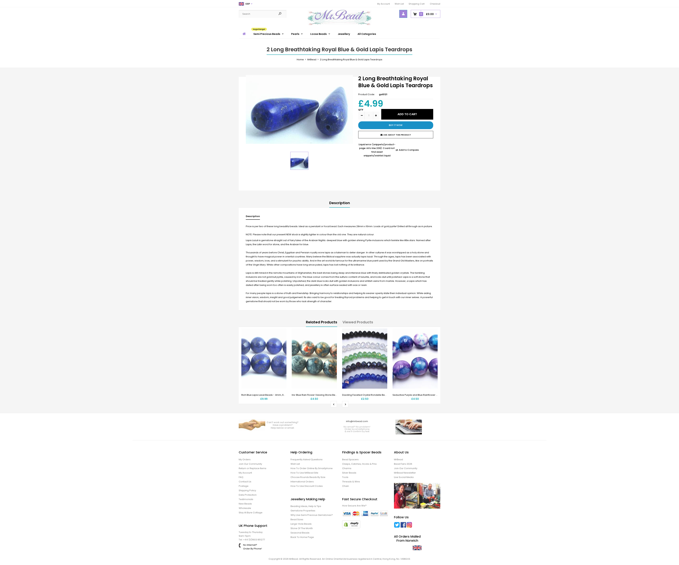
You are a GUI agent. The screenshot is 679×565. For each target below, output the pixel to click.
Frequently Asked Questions (307, 459)
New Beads (245, 503)
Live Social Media (404, 477)
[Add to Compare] (281, 340)
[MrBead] (339, 24)
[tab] (253, 217)
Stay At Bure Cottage (250, 512)
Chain (345, 486)
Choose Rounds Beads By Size (308, 477)
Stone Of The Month (302, 528)
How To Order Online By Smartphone (312, 468)
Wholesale (245, 508)
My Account (383, 3)
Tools (345, 477)
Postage (243, 486)
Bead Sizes (297, 519)
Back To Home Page (302, 537)
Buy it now (395, 125)
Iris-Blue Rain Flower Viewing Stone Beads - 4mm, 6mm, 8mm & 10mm (332, 395)
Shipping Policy (247, 490)
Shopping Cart (417, 3)
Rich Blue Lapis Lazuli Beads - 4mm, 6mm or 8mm (269, 395)
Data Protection (248, 495)
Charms (346, 468)
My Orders (245, 459)
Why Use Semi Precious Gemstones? (312, 515)
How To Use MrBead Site (304, 472)
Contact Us (245, 481)
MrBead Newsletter (405, 472)
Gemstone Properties (303, 510)
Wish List (399, 3)
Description (339, 202)
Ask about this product (397, 134)
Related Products (321, 322)
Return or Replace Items (252, 468)
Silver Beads (349, 472)
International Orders (302, 481)
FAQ (241, 477)
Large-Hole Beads (301, 524)
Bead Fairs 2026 (403, 464)
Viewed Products (358, 322)
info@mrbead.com (357, 421)
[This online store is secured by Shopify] (351, 527)
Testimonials (246, 499)
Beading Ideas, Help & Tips (306, 506)
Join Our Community (250, 464)
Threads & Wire (351, 481)
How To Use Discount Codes (307, 486)
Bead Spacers (350, 459)
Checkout (435, 3)
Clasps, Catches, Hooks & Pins (359, 464)
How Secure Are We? (354, 505)
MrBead (398, 459)
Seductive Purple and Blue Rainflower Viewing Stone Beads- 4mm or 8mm (435, 395)
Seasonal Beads (300, 532)
